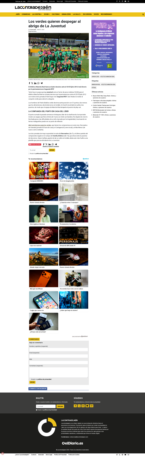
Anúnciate (52, 1)
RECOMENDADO (106, 14)
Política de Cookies (83, 1)
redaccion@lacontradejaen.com (79, 437)
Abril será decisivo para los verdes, (39, 125)
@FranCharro (33, 31)
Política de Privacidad (70, 1)
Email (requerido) (34, 353)
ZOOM (46, 14)
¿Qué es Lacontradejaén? (34, 1)
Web (30, 359)
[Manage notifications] (2, 453)
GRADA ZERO (66, 14)
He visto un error (35, 144)
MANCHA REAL (96, 84)
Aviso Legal (60, 1)
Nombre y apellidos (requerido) (38, 346)
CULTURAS (55, 14)
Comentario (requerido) (36, 366)
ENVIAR (52, 150)
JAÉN (18, 14)
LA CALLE (76, 14)
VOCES (96, 14)
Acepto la (39, 153)
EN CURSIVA (87, 14)
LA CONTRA (36, 14)
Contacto (45, 1)
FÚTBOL (94, 87)
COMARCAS (26, 14)
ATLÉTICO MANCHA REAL (107, 76)
